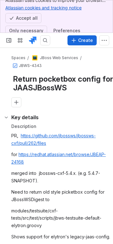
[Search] (45, 40)
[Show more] (104, 40)
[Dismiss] (104, 209)
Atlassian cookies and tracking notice (43, 7)
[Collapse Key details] (6, 117)
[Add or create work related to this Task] (16, 102)
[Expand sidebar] (9, 40)
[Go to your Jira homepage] (33, 40)
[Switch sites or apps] (20, 40)
